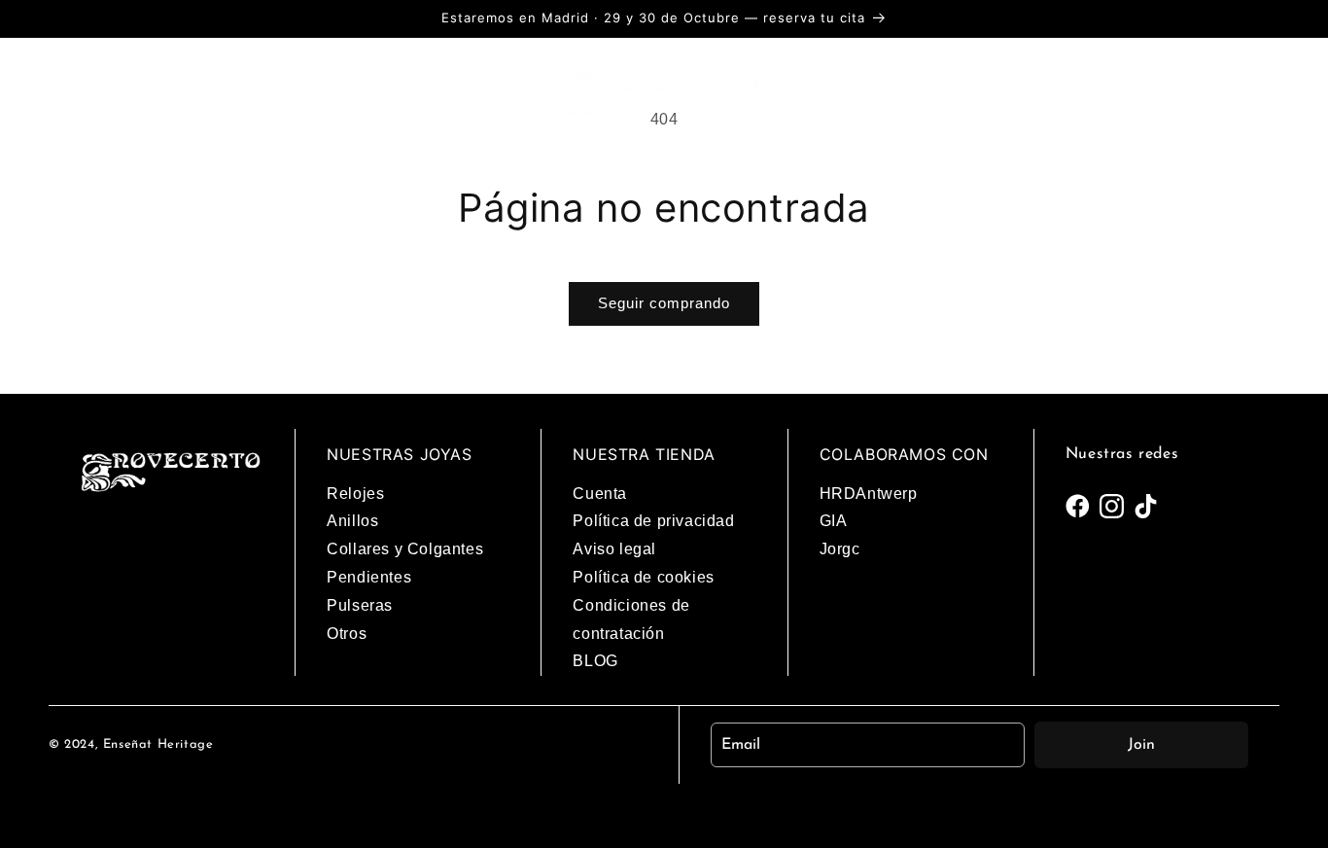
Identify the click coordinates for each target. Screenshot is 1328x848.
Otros (347, 633)
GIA (834, 520)
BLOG (595, 661)
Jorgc (840, 549)
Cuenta (600, 493)
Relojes (355, 493)
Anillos (352, 520)
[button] (82, 92)
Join (1141, 745)
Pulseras (360, 605)
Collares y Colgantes (405, 549)
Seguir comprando (664, 303)
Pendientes (369, 577)
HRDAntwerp (869, 493)
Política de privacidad (653, 520)
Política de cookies (643, 577)
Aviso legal (614, 549)
